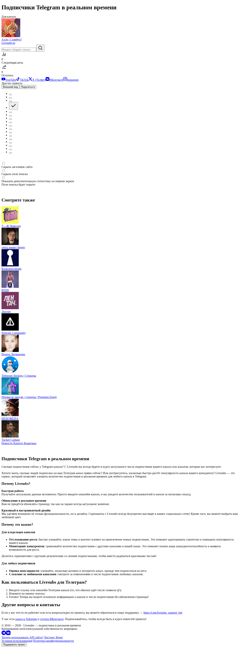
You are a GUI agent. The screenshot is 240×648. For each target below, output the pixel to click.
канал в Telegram (26, 619)
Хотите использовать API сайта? (22, 637)
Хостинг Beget (53, 637)
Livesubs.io (8, 42)
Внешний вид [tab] (10, 87)
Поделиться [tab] (28, 87)
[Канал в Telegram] (4, 634)
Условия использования (17, 640)
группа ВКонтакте (52, 619)
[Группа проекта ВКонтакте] (8, 634)
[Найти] (40, 48)
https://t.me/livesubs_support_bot (162, 612)
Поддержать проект (14, 644)
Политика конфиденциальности (53, 640)
